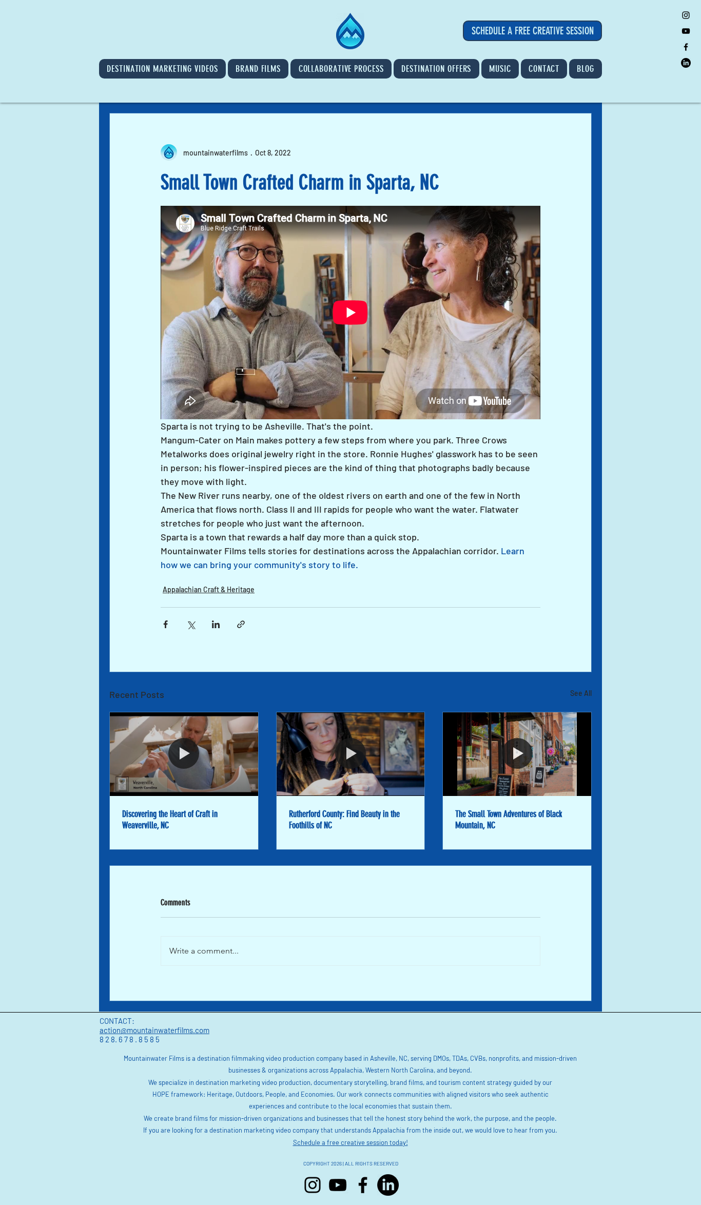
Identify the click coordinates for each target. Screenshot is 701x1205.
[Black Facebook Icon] (686, 47)
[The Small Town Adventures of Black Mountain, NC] (517, 753)
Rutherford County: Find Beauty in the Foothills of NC (344, 819)
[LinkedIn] (686, 63)
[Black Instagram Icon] (686, 15)
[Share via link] (241, 624)
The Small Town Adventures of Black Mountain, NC (508, 819)
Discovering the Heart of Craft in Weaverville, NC (170, 819)
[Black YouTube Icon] (686, 31)
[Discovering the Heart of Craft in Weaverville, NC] (184, 753)
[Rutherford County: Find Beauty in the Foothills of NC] (351, 753)
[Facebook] (363, 1185)
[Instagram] (312, 1185)
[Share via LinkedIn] (216, 624)
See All (581, 693)
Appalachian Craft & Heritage (209, 589)
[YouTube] (337, 1185)
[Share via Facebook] (165, 624)
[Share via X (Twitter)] (191, 624)
